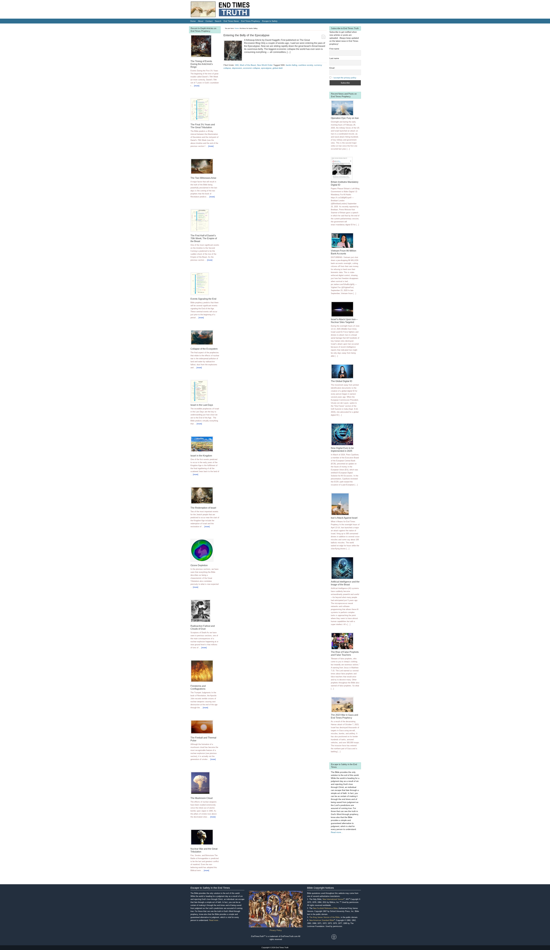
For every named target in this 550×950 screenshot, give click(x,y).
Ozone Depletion (199, 565)
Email (331, 68)
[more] (196, 86)
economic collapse (251, 68)
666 (237, 65)
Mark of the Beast (248, 65)
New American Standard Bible (321, 920)
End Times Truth (226, 10)
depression (237, 68)
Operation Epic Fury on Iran (345, 118)
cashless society (305, 65)
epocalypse (266, 68)
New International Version (333, 899)
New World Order (265, 65)
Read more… (214, 920)
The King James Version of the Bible (324, 917)
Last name (334, 58)
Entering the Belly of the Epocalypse (246, 35)
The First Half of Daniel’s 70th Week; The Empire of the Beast (203, 238)
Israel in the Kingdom (201, 455)
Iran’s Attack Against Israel (344, 518)
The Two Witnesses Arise (203, 178)
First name (334, 49)
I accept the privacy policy (344, 77)
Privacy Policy (276, 930)
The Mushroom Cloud (201, 798)
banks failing (291, 65)
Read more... (337, 832)
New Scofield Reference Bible (325, 908)
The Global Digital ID (341, 381)
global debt (278, 68)
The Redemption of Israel (203, 508)
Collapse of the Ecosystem (204, 349)
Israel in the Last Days (201, 405)
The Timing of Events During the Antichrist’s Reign (201, 64)
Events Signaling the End (203, 299)
